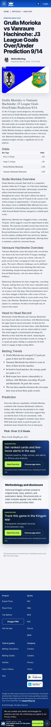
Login (45, 4)
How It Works (7, 669)
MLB (29, 615)
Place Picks (7, 608)
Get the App (7, 628)
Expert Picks (7, 601)
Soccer (30, 628)
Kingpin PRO (13, 621)
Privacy (30, 662)
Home (6, 12)
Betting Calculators (10, 649)
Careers (30, 655)
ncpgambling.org (28, 700)
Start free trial (13, 464)
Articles (16, 12)
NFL (29, 601)
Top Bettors (7, 615)
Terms (29, 669)
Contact (30, 649)
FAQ (4, 676)
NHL (29, 621)
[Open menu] (4, 4)
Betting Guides (8, 655)
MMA (29, 635)
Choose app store (33, 464)
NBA (29, 608)
